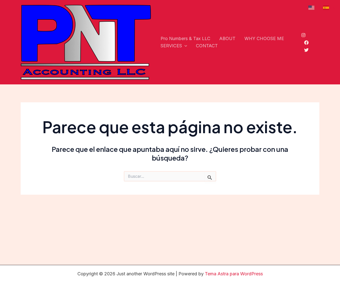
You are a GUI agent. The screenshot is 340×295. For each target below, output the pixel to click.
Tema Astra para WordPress (234, 273)
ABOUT (227, 38)
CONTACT (207, 45)
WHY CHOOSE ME (264, 38)
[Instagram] (303, 35)
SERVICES (171, 45)
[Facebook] (306, 42)
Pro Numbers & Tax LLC (185, 38)
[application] (184, 46)
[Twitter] (306, 50)
